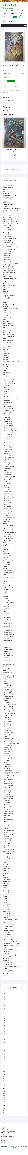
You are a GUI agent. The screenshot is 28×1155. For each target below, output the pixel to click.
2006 (4, 1077)
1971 (4, 1011)
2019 (4, 1101)
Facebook (3, 1142)
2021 (4, 1105)
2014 (4, 1092)
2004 (4, 1073)
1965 (4, 999)
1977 (4, 1022)
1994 (4, 1054)
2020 (4, 1103)
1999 (4, 1063)
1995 (4, 1056)
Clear (23, 73)
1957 (4, 992)
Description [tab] (6, 97)
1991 (4, 1048)
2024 (4, 1110)
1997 (4, 1060)
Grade (5, 73)
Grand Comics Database (16, 1146)
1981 (4, 1029)
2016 (4, 1095)
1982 (4, 1031)
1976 (4, 1020)
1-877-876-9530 (4, 1129)
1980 (4, 1028)
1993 (4, 1052)
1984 (4, 1035)
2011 (4, 1086)
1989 (4, 1044)
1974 (4, 1016)
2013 (4, 1090)
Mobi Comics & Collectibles (8, 7)
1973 (4, 1014)
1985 (4, 1037)
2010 (4, 1084)
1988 (4, 1043)
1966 (4, 1001)
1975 (4, 1018)
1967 (4, 1003)
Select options (14, 155)
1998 (7, 90)
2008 (4, 1080)
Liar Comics (12, 86)
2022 (4, 1107)
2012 (4, 1088)
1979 (4, 1026)
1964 (4, 997)
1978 (4, 1024)
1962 (4, 994)
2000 (4, 1065)
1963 (4, 995)
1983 (4, 1033)
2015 (4, 1094)
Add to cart (11, 80)
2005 (4, 1075)
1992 (4, 1050)
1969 (4, 1007)
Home (4, 168)
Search (15, 17)
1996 (4, 1058)
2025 (4, 1112)
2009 (4, 1082)
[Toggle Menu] (25, 25)
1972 (4, 1012)
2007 (4, 1078)
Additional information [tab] (8, 101)
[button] (22, 34)
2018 (4, 1099)
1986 (4, 1039)
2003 (4, 1071)
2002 (4, 1069)
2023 (4, 1109)
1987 (4, 1041)
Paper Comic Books (13, 168)
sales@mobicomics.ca (6, 1128)
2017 (4, 1097)
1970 (4, 1009)
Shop (7, 168)
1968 (4, 1005)
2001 (4, 1067)
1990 (4, 1046)
